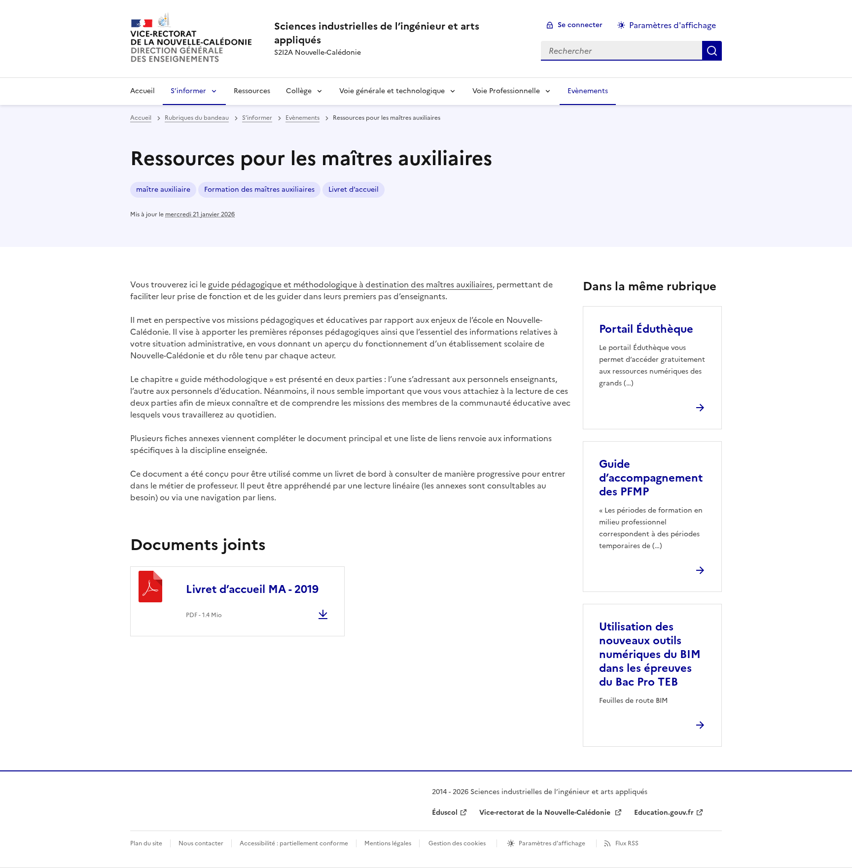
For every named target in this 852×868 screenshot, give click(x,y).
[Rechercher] (712, 51)
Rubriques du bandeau (197, 117)
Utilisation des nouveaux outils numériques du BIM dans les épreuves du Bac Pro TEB (650, 654)
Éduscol (445, 812)
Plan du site (146, 843)
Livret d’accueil (353, 189)
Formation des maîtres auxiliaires (259, 189)
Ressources (252, 91)
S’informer (188, 91)
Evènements (588, 91)
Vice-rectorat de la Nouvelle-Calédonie (545, 812)
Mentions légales (387, 843)
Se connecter (580, 25)
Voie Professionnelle (506, 91)
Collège (299, 91)
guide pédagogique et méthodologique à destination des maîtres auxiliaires (350, 284)
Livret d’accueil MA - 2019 (252, 589)
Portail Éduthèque (646, 329)
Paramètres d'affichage (672, 25)
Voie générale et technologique (392, 91)
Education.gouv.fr (664, 812)
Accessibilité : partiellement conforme (294, 843)
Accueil (142, 91)
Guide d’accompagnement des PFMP (651, 478)
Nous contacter (200, 843)
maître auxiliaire (163, 189)
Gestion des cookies (457, 843)
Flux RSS (627, 843)
